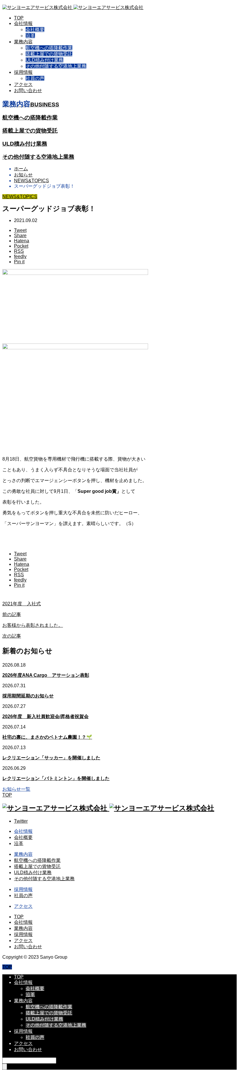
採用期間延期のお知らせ (28, 695)
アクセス (23, 84)
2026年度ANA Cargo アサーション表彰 (45, 675)
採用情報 (23, 72)
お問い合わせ (28, 90)
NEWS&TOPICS (19, 196)
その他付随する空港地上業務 (56, 66)
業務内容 (23, 41)
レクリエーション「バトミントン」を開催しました (56, 778)
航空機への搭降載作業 (49, 47)
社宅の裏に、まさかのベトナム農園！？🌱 (47, 737)
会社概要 (35, 29)
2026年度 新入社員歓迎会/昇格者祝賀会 (45, 716)
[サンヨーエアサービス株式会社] (72, 7)
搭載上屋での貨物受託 (49, 53)
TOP (19, 17)
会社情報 (23, 23)
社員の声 (35, 78)
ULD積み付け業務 (44, 60)
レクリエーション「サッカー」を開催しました (51, 757)
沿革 (30, 35)
